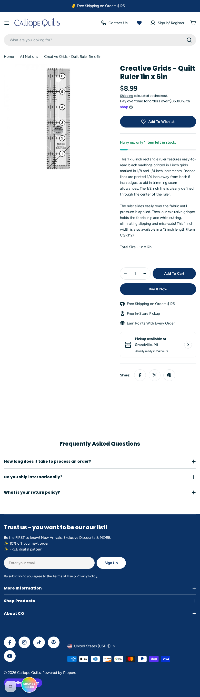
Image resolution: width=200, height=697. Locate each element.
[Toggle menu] (7, 23)
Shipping (126, 96)
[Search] (189, 40)
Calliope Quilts (29, 672)
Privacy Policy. (87, 576)
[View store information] (188, 345)
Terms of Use (63, 576)
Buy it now (158, 289)
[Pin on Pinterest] (169, 375)
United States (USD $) (92, 646)
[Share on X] (154, 375)
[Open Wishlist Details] (139, 23)
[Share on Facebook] (140, 375)
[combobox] (100, 40)
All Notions (29, 56)
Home (9, 56)
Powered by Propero (59, 672)
